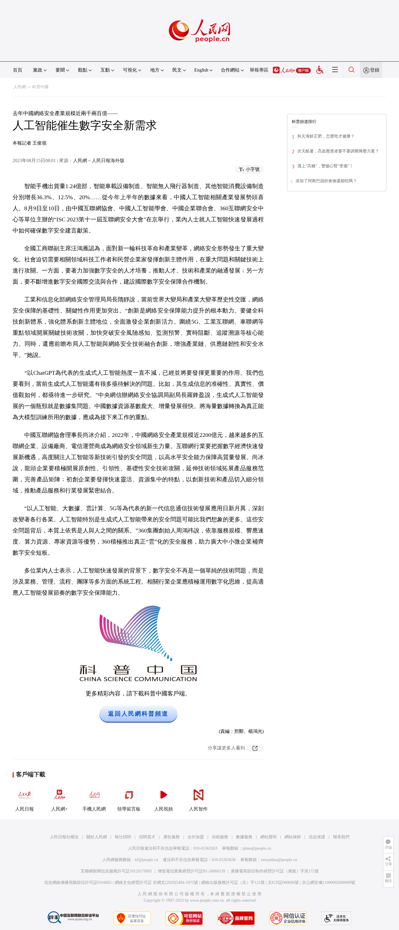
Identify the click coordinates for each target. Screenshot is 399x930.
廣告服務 (171, 837)
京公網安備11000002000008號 (328, 882)
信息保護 (317, 837)
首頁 (17, 69)
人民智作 (198, 808)
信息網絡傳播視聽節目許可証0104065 (78, 882)
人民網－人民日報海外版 (98, 160)
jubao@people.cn (256, 848)
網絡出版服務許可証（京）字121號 (233, 882)
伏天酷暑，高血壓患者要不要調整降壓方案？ (338, 151)
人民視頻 (163, 808)
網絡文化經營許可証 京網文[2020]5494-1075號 (156, 882)
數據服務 (244, 837)
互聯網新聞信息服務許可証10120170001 (116, 871)
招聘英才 (147, 837)
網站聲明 (268, 837)
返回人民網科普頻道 (138, 713)
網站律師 (292, 837)
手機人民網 (94, 808)
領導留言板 (128, 808)
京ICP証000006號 (283, 882)
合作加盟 (196, 837)
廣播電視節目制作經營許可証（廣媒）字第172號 (275, 871)
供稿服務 (220, 837)
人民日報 (24, 808)
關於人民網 (96, 837)
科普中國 (40, 87)
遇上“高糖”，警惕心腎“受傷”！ (325, 166)
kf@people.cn (146, 860)
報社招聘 (123, 837)
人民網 (19, 87)
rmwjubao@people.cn (279, 860)
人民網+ (59, 808)
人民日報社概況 (64, 837)
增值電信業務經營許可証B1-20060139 (191, 871)
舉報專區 (259, 69)
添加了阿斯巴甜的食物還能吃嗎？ (326, 181)
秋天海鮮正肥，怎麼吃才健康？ (326, 136)
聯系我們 (341, 837)
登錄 (374, 69)
